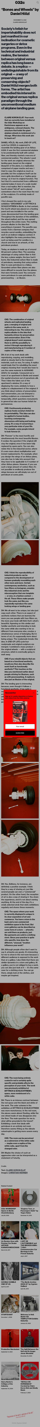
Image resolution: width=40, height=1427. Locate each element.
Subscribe (20, 733)
